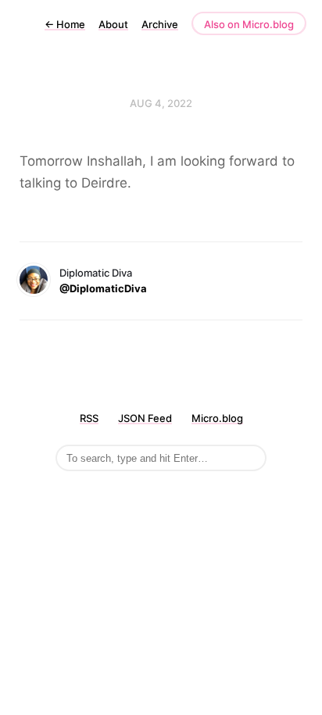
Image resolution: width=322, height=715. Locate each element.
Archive (159, 24)
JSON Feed (145, 418)
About (113, 24)
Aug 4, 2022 (161, 103)
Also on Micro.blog (249, 24)
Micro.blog (217, 418)
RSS (89, 418)
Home (65, 24)
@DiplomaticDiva (103, 288)
